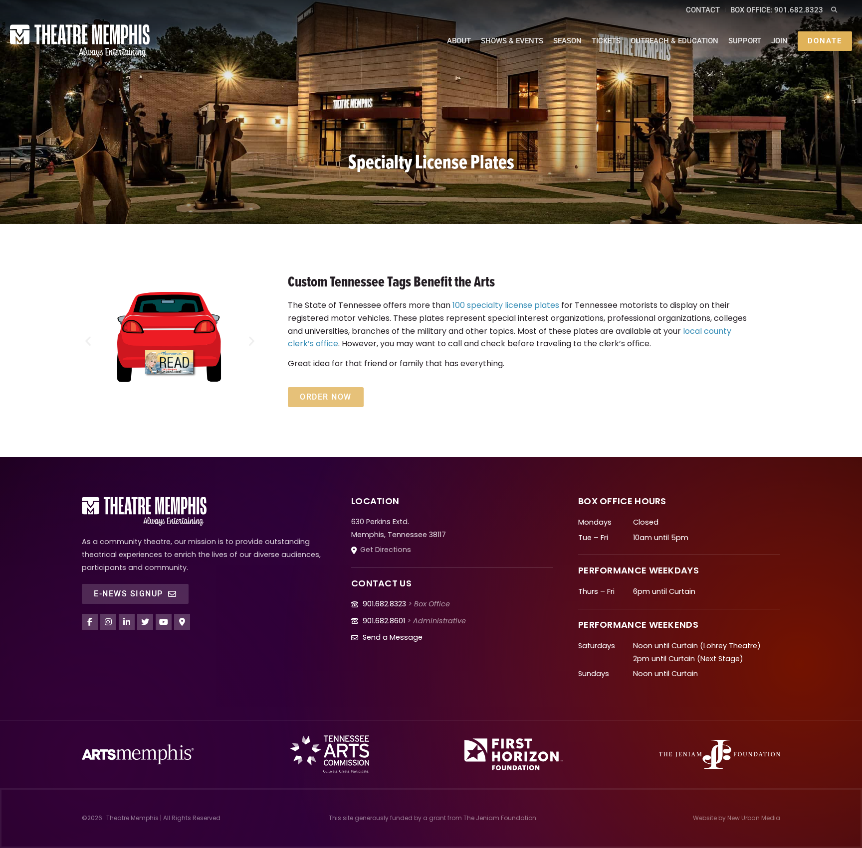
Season (567, 40)
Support (744, 40)
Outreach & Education (674, 40)
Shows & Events (512, 40)
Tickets (606, 40)
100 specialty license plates (505, 305)
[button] (834, 10)
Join (779, 40)
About (459, 40)
